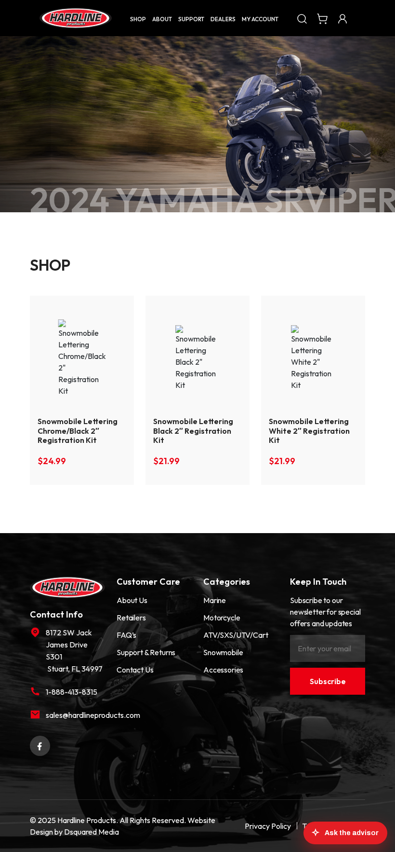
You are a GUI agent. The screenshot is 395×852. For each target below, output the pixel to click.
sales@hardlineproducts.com (75, 715)
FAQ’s (126, 635)
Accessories (223, 669)
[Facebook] (40, 745)
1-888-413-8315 (71, 692)
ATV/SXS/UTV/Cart (235, 635)
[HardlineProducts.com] (76, 18)
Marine (214, 600)
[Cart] (322, 18)
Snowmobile (223, 652)
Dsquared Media (91, 832)
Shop (138, 19)
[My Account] (342, 18)
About (162, 19)
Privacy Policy (268, 826)
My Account (260, 19)
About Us (132, 600)
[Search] (302, 18)
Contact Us (135, 669)
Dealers (223, 19)
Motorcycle (221, 617)
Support (191, 19)
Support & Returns (146, 652)
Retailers (131, 617)
